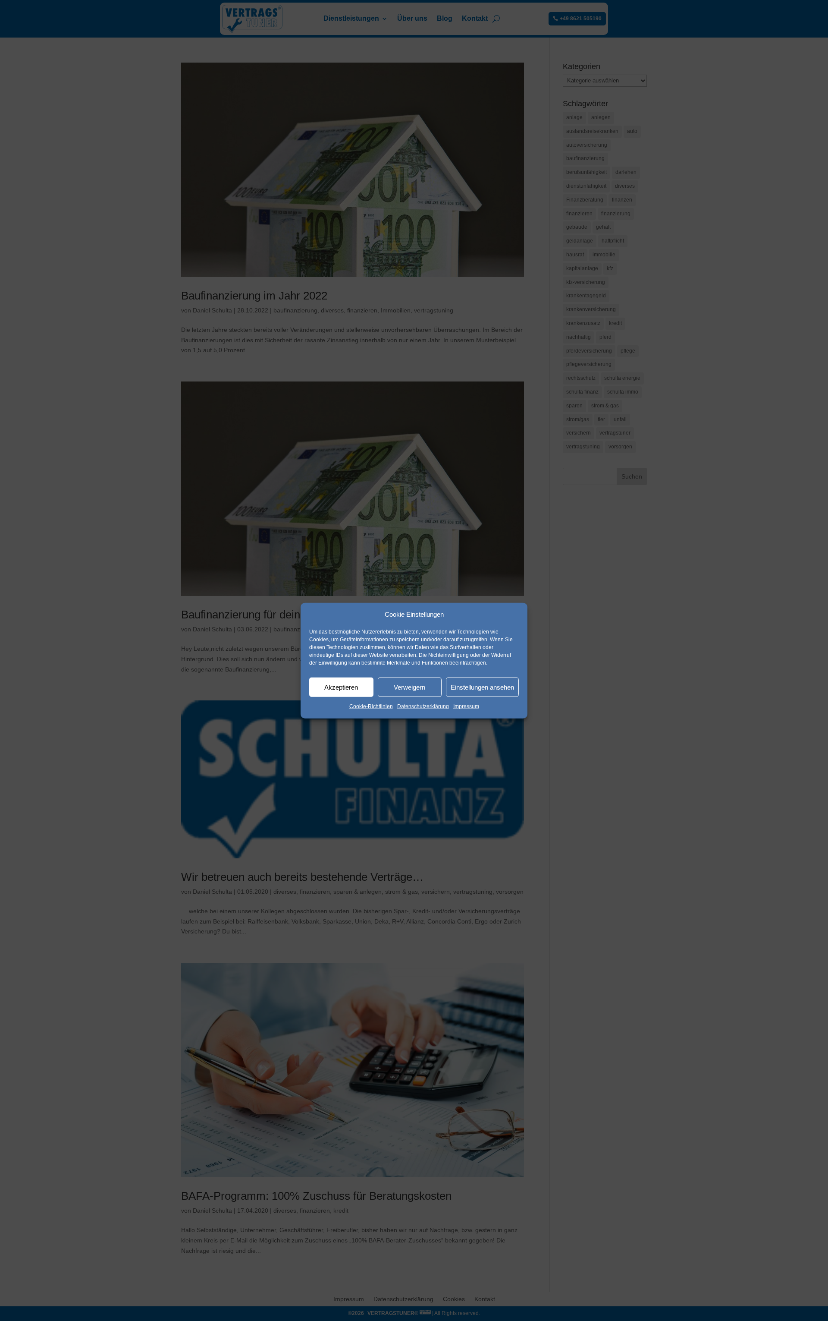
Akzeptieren (341, 687)
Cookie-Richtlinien (371, 706)
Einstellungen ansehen (482, 687)
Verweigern (409, 687)
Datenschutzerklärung (423, 706)
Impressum (466, 706)
